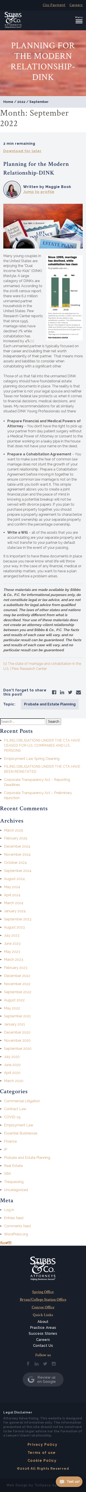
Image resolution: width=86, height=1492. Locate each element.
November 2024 (17, 854)
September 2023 (17, 919)
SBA (7, 1174)
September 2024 (18, 871)
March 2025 (13, 830)
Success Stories (43, 1333)
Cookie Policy (42, 1460)
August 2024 (14, 879)
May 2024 (12, 887)
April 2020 (12, 1073)
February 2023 (15, 968)
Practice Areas (43, 1328)
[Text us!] (69, 1483)
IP (5, 1149)
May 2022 (12, 1008)
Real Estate (13, 1166)
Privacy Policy (43, 1444)
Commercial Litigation (22, 1101)
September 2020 (18, 1049)
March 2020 (13, 1081)
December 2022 (17, 976)
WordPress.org (16, 1234)
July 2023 (11, 935)
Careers (76, 5)
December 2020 (17, 1032)
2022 (21, 102)
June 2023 (12, 943)
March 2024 (13, 903)
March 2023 (13, 959)
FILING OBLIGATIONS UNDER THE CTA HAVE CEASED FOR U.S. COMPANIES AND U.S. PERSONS (42, 745)
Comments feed (17, 1226)
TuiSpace (43, 1485)
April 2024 (12, 895)
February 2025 (15, 838)
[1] (32, 341)
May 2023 (12, 952)
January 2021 (14, 1024)
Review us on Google (46, 1379)
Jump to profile (38, 192)
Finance (10, 1141)
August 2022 (14, 1000)
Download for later (22, 151)
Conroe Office (43, 1307)
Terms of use (42, 1453)
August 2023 (14, 927)
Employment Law (18, 1125)
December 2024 (17, 846)
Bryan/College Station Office (43, 1299)
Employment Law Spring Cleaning (32, 759)
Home (8, 102)
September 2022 (17, 992)
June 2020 (12, 1065)
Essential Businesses (20, 1133)
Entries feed (13, 1218)
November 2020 (17, 1040)
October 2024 (15, 862)
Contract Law (15, 1109)
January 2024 (15, 911)
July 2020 (12, 1057)
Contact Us (43, 1346)
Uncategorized (16, 1190)
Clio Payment (54, 5)
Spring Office (43, 1291)
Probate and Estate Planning (50, 704)
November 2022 (17, 984)
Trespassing (14, 1182)
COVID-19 (12, 1117)
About (43, 1322)
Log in (9, 1210)
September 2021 (17, 1016)
